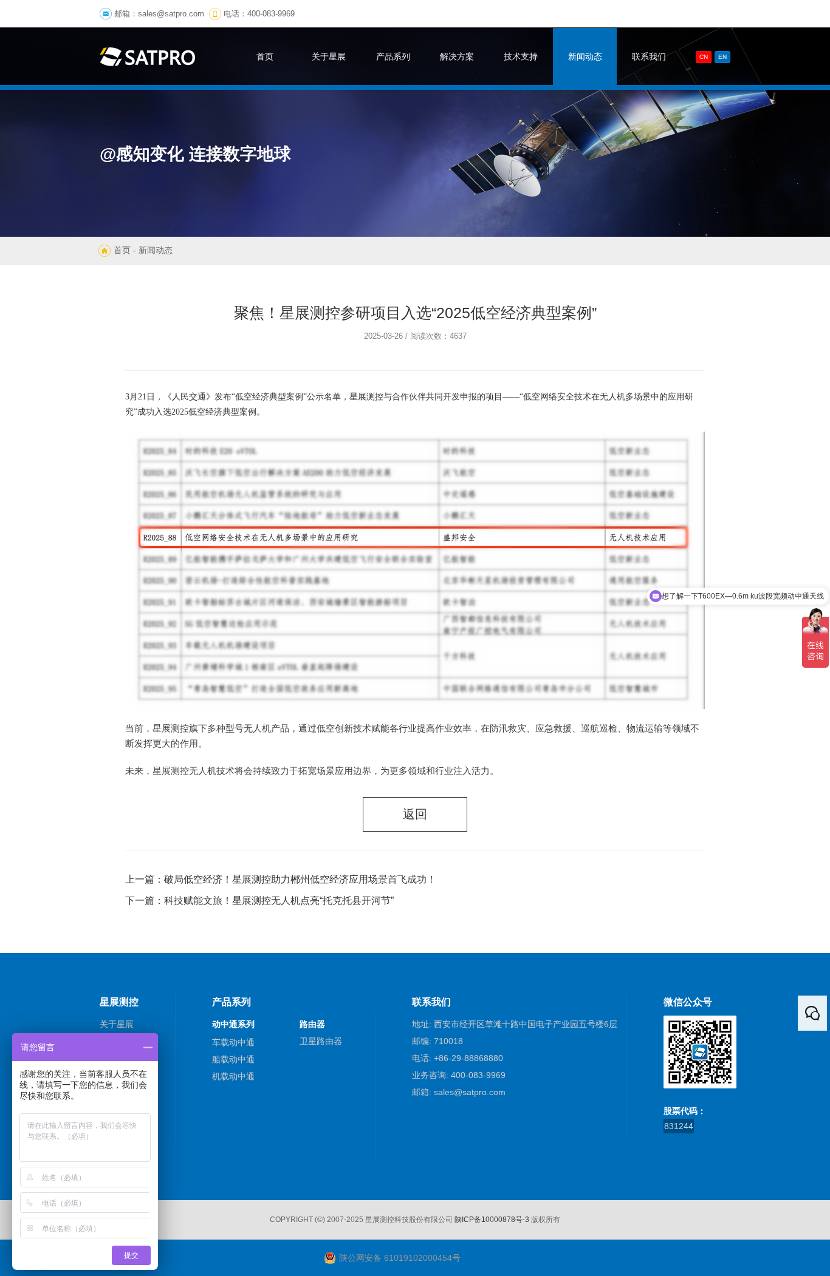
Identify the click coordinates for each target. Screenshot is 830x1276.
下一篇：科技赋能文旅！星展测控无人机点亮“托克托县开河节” (259, 900)
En (722, 56)
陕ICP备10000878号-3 (492, 1219)
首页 (122, 250)
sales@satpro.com (171, 13)
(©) (320, 1219)
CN (703, 56)
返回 (415, 814)
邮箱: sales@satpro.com (459, 1092)
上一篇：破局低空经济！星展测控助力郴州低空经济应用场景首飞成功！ (280, 879)
